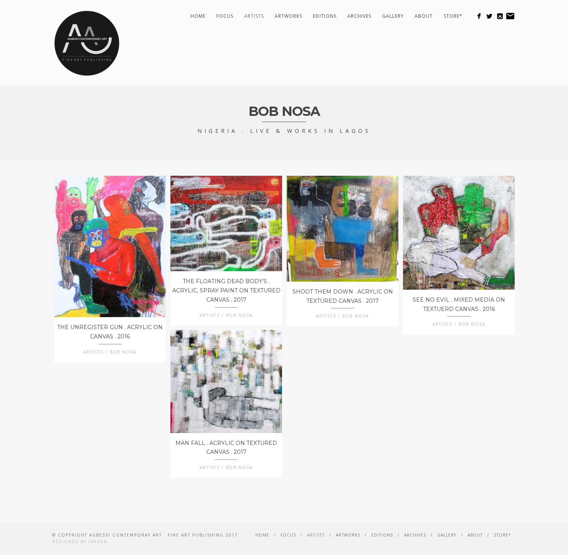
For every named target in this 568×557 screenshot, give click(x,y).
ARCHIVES (359, 16)
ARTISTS (254, 16)
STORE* (453, 16)
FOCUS (224, 16)
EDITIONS (325, 16)
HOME (198, 16)
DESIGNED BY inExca (79, 541)
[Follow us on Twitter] (489, 16)
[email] (510, 16)
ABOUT (424, 16)
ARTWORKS (288, 16)
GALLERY (393, 16)
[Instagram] (500, 16)
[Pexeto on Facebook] (479, 16)
